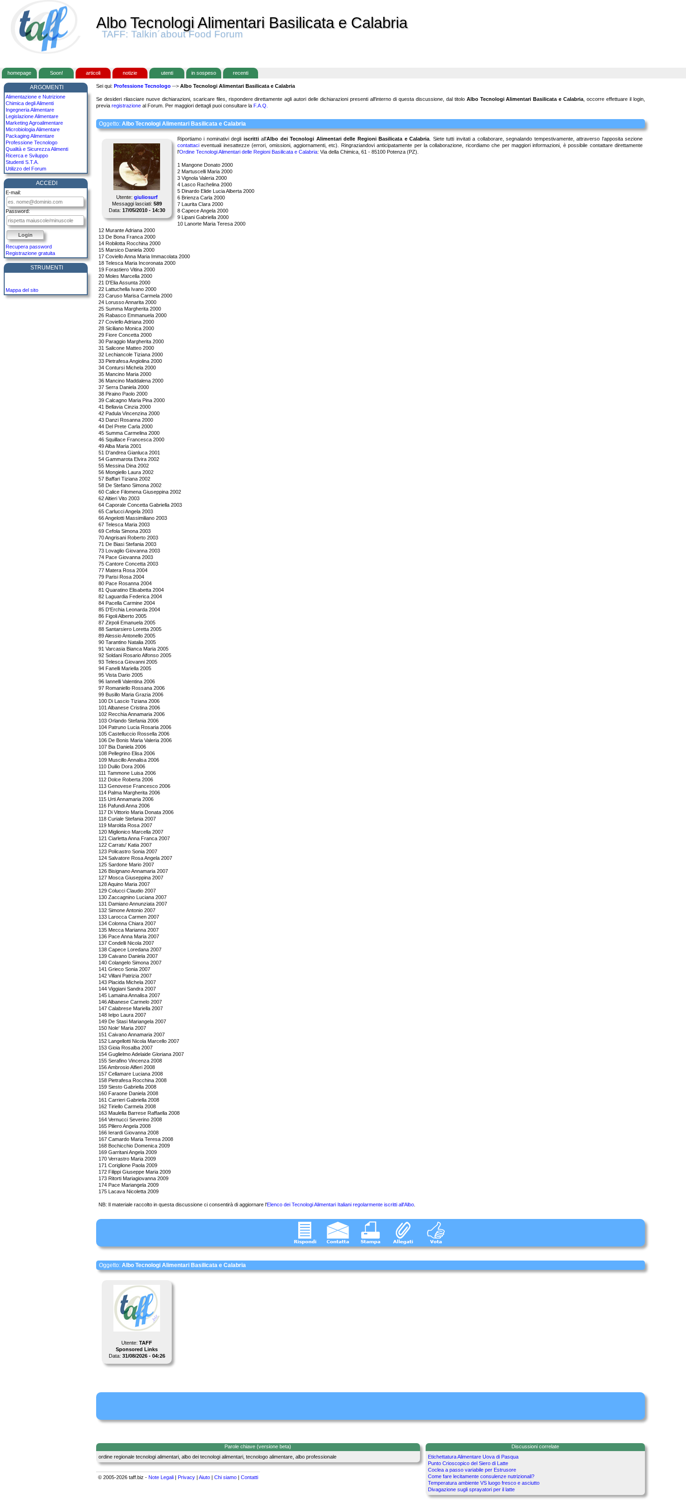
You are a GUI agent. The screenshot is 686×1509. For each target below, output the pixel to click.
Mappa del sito (22, 290)
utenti (167, 73)
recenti (240, 73)
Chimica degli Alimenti (30, 103)
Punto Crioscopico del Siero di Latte (468, 1463)
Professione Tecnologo (31, 142)
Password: (18, 211)
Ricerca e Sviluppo (27, 155)
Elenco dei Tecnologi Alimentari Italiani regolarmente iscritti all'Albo (340, 1204)
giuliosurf (146, 197)
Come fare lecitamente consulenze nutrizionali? (481, 1476)
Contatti (249, 1477)
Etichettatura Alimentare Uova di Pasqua (473, 1456)
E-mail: (13, 192)
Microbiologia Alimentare (33, 129)
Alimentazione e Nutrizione (35, 96)
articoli (93, 73)
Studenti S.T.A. (22, 162)
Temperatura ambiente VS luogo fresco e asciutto (483, 1483)
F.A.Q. (260, 105)
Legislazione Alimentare (32, 116)
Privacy (186, 1477)
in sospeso (203, 73)
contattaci (188, 145)
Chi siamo (225, 1477)
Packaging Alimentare (30, 136)
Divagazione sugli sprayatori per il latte (471, 1489)
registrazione (126, 105)
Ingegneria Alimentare (30, 110)
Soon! (56, 73)
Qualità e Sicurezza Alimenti (37, 149)
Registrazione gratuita (30, 253)
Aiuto (204, 1477)
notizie (130, 73)
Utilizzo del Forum (26, 168)
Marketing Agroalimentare (34, 123)
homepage (19, 73)
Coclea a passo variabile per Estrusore (472, 1470)
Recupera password (29, 246)
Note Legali (161, 1477)
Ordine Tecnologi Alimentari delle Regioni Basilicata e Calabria (248, 152)
